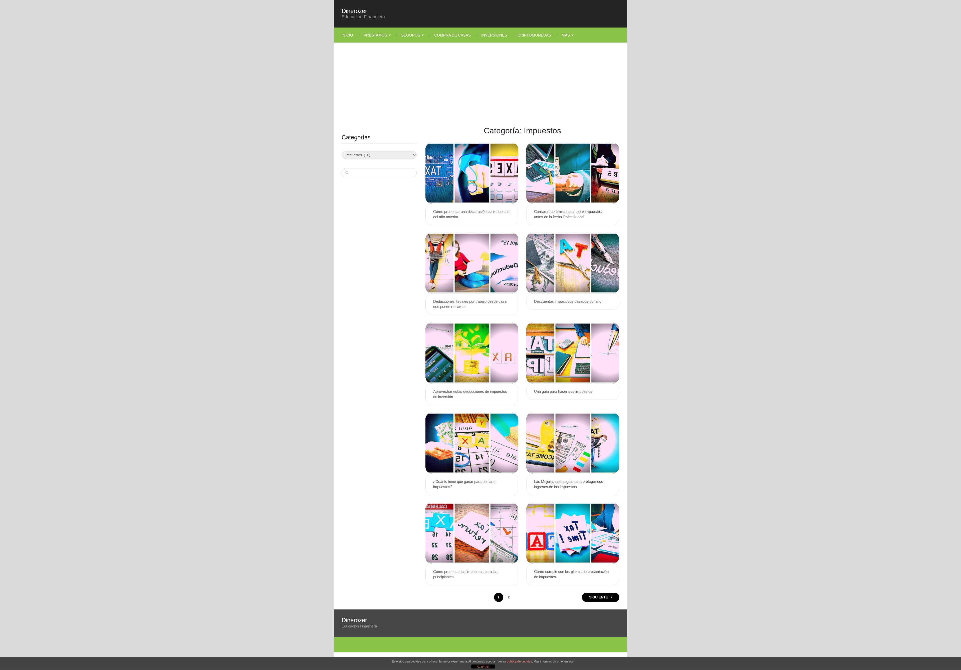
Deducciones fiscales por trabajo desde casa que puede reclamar (470, 304)
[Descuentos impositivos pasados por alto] (572, 263)
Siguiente (599, 597)
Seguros (410, 35)
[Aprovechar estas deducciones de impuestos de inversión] (471, 353)
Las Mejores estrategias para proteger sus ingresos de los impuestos (568, 484)
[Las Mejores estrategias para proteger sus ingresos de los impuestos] (572, 443)
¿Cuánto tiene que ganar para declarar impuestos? (464, 484)
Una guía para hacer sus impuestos (563, 391)
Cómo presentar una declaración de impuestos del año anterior (471, 214)
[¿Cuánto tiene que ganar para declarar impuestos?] (471, 443)
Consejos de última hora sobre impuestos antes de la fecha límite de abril (568, 214)
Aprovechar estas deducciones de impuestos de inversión (470, 394)
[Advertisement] (480, 88)
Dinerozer (354, 11)
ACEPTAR (483, 666)
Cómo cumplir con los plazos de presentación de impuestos (571, 574)
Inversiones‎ (494, 35)
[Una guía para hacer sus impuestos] (572, 353)
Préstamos (375, 35)
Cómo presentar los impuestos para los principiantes (465, 574)
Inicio (347, 35)
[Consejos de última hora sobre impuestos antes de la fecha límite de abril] (572, 173)
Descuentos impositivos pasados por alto (567, 301)
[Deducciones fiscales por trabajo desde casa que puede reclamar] (471, 263)
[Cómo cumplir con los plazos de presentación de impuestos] (572, 533)
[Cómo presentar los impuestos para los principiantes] (471, 533)
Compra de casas (452, 35)
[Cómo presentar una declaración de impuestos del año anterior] (471, 173)
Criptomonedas (534, 35)
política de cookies (519, 661)
